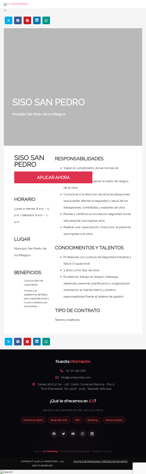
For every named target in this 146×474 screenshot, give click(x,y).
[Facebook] (54, 434)
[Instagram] (82, 434)
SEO (77, 420)
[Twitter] (63, 434)
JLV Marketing (50, 451)
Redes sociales (114, 420)
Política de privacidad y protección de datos (100, 461)
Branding (93, 420)
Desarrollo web (59, 420)
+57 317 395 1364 (76, 370)
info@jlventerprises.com (76, 377)
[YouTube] (73, 434)
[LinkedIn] (92, 434)
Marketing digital (33, 420)
